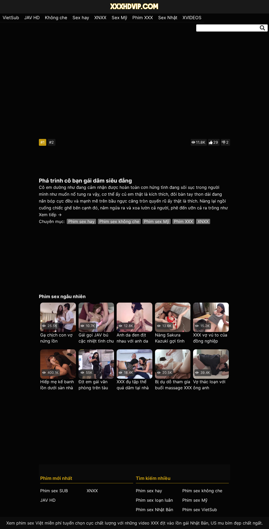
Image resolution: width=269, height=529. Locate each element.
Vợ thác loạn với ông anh (209, 384)
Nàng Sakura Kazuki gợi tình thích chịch (169, 338)
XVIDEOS (192, 17)
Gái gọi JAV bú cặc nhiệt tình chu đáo (96, 338)
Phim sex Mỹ (156, 221)
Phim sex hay (81, 221)
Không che (56, 17)
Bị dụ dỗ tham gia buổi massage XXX (173, 384)
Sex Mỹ (119, 17)
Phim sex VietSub (199, 509)
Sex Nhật (167, 17)
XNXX (100, 17)
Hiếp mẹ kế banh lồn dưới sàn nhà (57, 384)
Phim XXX (142, 17)
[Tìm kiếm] (262, 27)
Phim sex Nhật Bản (154, 509)
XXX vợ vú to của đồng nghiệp (210, 338)
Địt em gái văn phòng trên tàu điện (93, 385)
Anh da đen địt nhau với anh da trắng (132, 338)
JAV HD (32, 17)
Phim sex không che (119, 221)
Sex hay (81, 17)
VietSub (11, 17)
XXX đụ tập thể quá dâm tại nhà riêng (133, 385)
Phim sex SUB (54, 490)
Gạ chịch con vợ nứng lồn (56, 338)
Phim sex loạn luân (154, 500)
